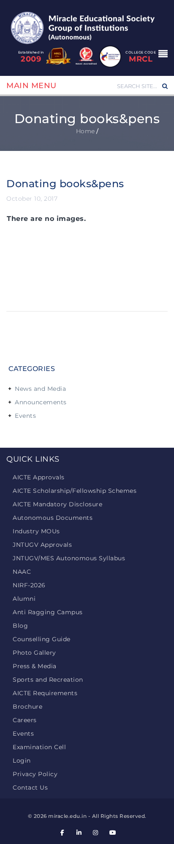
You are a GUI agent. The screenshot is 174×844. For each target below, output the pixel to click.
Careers (25, 720)
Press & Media (35, 666)
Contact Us (30, 787)
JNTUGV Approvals (42, 544)
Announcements (41, 402)
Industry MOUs (36, 531)
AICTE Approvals (39, 477)
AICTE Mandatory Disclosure (57, 504)
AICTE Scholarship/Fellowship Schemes (74, 491)
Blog (20, 625)
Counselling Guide (42, 639)
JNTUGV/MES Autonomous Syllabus (69, 558)
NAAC (22, 571)
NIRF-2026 (29, 585)
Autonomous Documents (52, 517)
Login (22, 760)
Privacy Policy (35, 774)
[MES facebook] (62, 832)
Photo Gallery (34, 652)
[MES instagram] (96, 832)
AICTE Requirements (45, 693)
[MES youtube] (112, 832)
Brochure (27, 706)
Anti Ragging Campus (48, 612)
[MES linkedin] (79, 832)
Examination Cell (39, 747)
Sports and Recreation (48, 679)
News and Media (40, 388)
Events (25, 415)
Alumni (24, 598)
